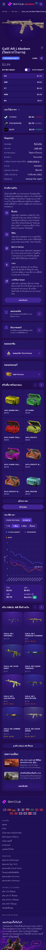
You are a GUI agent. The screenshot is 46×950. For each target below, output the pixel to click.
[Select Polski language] (27, 810)
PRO (4, 829)
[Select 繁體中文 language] (16, 813)
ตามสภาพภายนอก (13, 520)
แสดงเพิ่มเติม (23, 786)
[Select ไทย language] (30, 813)
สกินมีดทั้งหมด (7, 908)
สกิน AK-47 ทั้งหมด (9, 895)
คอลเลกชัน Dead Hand (11, 868)
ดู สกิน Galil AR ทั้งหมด (23, 746)
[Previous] (35, 384)
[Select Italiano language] (23, 810)
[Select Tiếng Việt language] (41, 810)
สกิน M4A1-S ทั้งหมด (10, 900)
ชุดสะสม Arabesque (10, 860)
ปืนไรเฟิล (14, 11)
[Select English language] (4, 810)
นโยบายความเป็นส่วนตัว (12, 833)
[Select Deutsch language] (14, 810)
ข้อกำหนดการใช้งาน (10, 837)
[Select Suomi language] (34, 813)
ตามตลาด (26, 520)
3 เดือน (24, 526)
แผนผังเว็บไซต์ (8, 849)
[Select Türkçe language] (36, 810)
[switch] (27, 70)
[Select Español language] (9, 810)
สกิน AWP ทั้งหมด (9, 904)
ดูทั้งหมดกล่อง (23, 501)
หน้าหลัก (4, 11)
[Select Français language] (18, 810)
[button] (12, 628)
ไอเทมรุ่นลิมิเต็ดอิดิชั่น (10, 872)
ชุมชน (4, 824)
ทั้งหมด (32, 526)
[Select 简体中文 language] (11, 813)
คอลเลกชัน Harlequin (11, 880)
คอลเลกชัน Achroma (10, 876)
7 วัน (8, 526)
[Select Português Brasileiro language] (32, 810)
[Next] (41, 384)
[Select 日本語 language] (20, 813)
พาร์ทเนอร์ (6, 845)
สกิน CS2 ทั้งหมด (8, 891)
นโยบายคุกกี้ (7, 841)
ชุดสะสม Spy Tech (10, 864)
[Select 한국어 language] (25, 813)
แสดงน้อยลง (23, 300)
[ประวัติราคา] (19, 110)
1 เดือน (15, 526)
